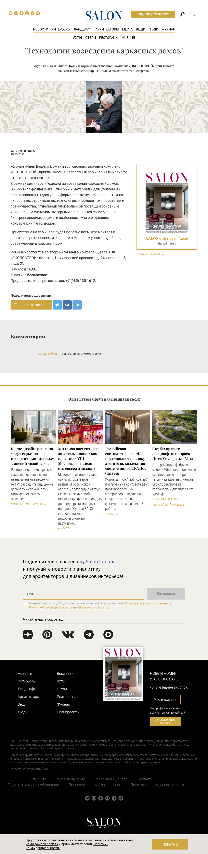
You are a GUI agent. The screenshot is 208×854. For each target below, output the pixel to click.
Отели (90, 38)
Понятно (170, 844)
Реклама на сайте (70, 779)
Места (127, 29)
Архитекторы (107, 29)
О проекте (38, 779)
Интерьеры (60, 29)
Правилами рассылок (94, 607)
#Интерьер (17, 504)
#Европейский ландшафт (169, 505)
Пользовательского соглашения (147, 603)
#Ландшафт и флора (165, 499)
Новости (40, 29)
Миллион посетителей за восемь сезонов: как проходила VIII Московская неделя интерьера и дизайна (78, 458)
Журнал (168, 29)
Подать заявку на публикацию (33, 785)
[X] (57, 305)
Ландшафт (83, 29)
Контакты (145, 779)
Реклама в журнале (110, 779)
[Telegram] (77, 305)
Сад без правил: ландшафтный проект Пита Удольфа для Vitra (172, 453)
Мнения (128, 38)
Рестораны (108, 38)
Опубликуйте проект (153, 14)
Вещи (140, 29)
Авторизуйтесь (48, 353)
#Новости (64, 528)
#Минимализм (36, 504)
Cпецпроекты (68, 712)
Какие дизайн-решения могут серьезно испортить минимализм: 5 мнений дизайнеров (33, 456)
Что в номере (165, 699)
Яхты (77, 38)
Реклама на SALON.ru (150, 253)
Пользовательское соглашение (94, 785)
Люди (153, 29)
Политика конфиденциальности (157, 785)
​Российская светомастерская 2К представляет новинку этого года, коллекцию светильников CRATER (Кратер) (125, 461)
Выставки (65, 673)
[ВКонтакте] (67, 305)
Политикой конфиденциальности (52, 607)
